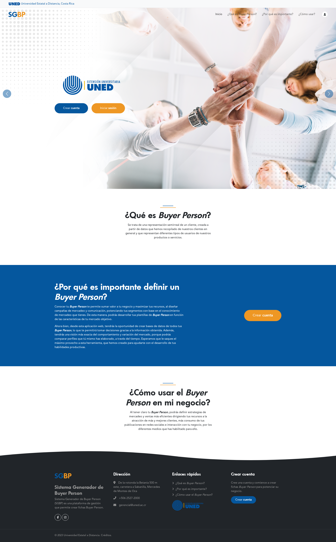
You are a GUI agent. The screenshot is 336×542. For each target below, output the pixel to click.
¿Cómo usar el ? (194, 495)
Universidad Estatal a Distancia (82, 535)
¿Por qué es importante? (277, 14)
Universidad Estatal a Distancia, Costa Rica (47, 3)
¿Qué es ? (242, 14)
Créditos (106, 535)
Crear (71, 108)
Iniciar (108, 108)
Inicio (218, 14)
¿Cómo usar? (307, 14)
